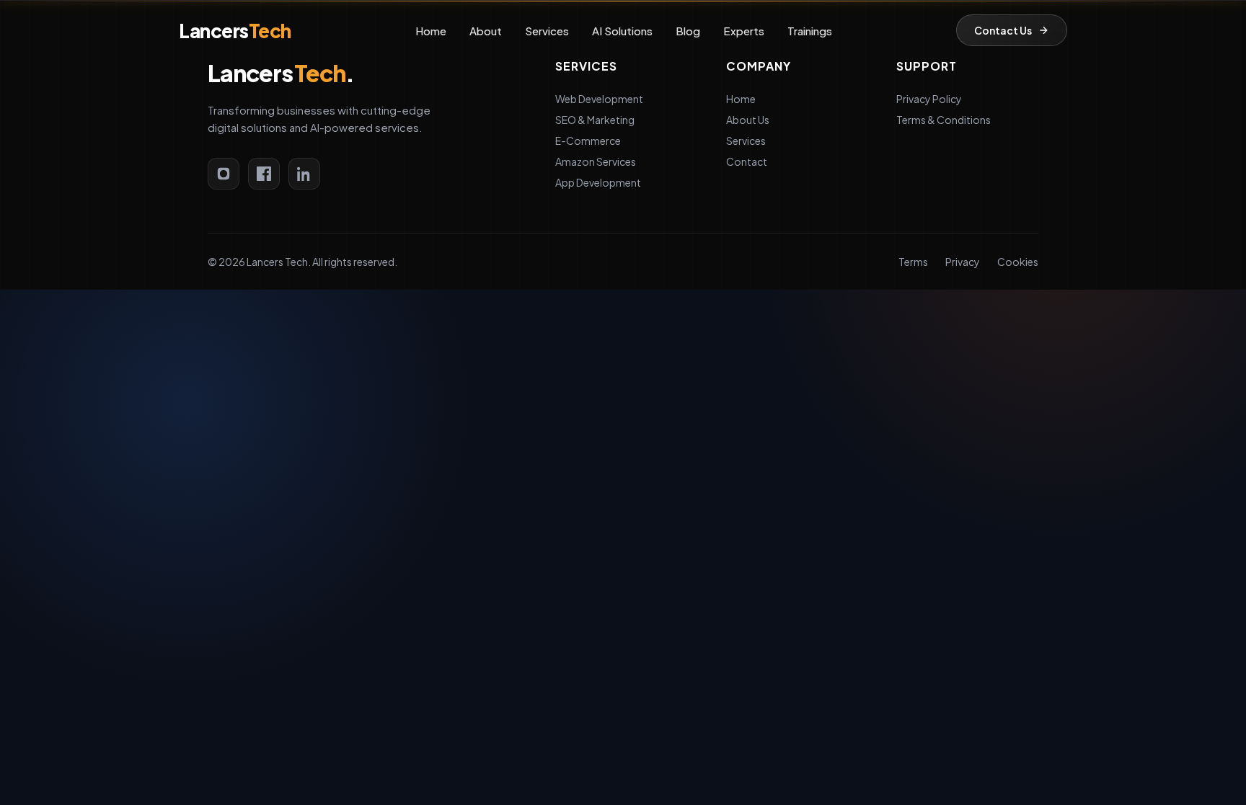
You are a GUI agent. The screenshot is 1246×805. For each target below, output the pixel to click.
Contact (746, 161)
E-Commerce (588, 140)
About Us (747, 119)
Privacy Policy (929, 98)
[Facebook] (264, 174)
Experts (743, 30)
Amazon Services (595, 161)
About (485, 30)
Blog (688, 30)
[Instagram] (223, 174)
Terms (913, 261)
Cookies (1017, 261)
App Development (598, 182)
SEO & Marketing (595, 119)
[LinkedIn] (304, 174)
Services (547, 30)
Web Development (599, 98)
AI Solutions (622, 30)
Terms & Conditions (943, 119)
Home (430, 30)
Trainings (809, 30)
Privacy (962, 261)
